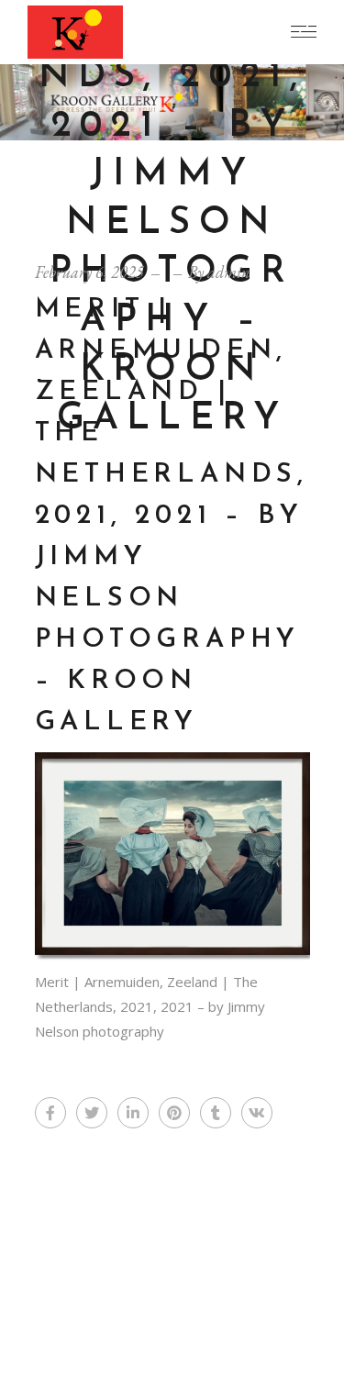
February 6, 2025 (89, 272)
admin (228, 272)
